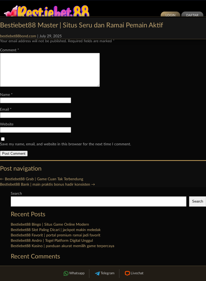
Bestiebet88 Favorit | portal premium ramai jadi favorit (55, 235)
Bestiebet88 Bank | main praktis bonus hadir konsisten (47, 184)
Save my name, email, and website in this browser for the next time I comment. (65, 144)
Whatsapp (76, 273)
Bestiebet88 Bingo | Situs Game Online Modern (50, 224)
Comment (9, 50)
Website (6, 124)
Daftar (192, 15)
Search (16, 194)
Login (170, 15)
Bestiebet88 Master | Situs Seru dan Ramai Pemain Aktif (81, 25)
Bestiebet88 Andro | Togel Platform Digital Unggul (52, 241)
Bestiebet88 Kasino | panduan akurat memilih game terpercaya (62, 246)
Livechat (137, 273)
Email (6, 109)
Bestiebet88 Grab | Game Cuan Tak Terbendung (41, 179)
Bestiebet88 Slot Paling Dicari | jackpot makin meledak (56, 230)
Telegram (108, 273)
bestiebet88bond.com (18, 36)
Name (6, 95)
